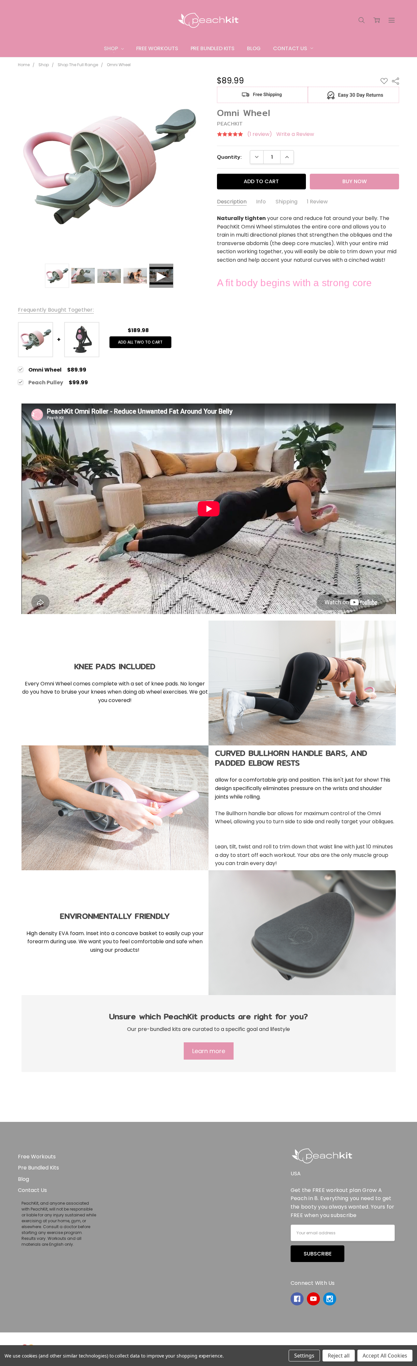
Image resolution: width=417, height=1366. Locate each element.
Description (232, 201)
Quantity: (229, 157)
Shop (111, 48)
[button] (262, 94)
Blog (254, 48)
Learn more (208, 1051)
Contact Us (290, 48)
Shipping (286, 201)
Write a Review (295, 134)
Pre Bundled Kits (213, 48)
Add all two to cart (140, 342)
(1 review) (259, 134)
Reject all (339, 1355)
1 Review (317, 201)
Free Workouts (157, 48)
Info (261, 201)
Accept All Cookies (385, 1355)
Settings (304, 1355)
